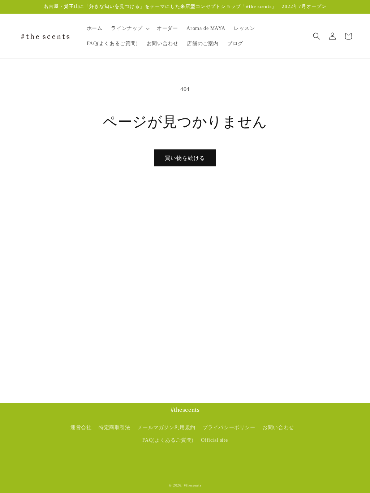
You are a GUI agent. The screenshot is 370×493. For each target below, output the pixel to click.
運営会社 (80, 427)
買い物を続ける (185, 158)
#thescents (192, 485)
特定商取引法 (114, 427)
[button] (129, 28)
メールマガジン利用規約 (166, 427)
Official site (214, 440)
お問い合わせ (278, 427)
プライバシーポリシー (229, 427)
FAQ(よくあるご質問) (168, 440)
